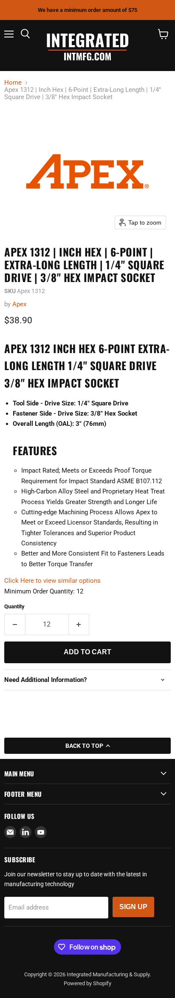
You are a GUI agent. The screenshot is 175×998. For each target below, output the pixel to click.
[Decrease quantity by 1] (14, 624)
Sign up (133, 906)
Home (13, 82)
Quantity (14, 606)
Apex (19, 304)
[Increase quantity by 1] (79, 624)
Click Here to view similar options (52, 581)
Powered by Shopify (87, 983)
